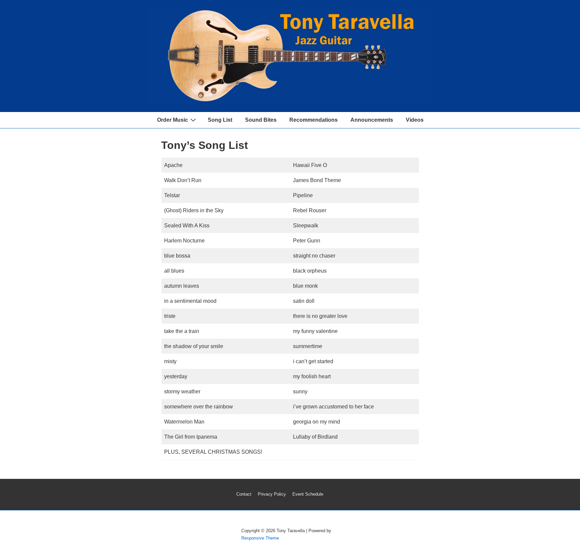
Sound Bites (261, 120)
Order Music (172, 120)
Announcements (371, 120)
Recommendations (313, 120)
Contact (243, 494)
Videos (415, 120)
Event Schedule (307, 494)
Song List (220, 120)
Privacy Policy (272, 494)
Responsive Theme (260, 538)
